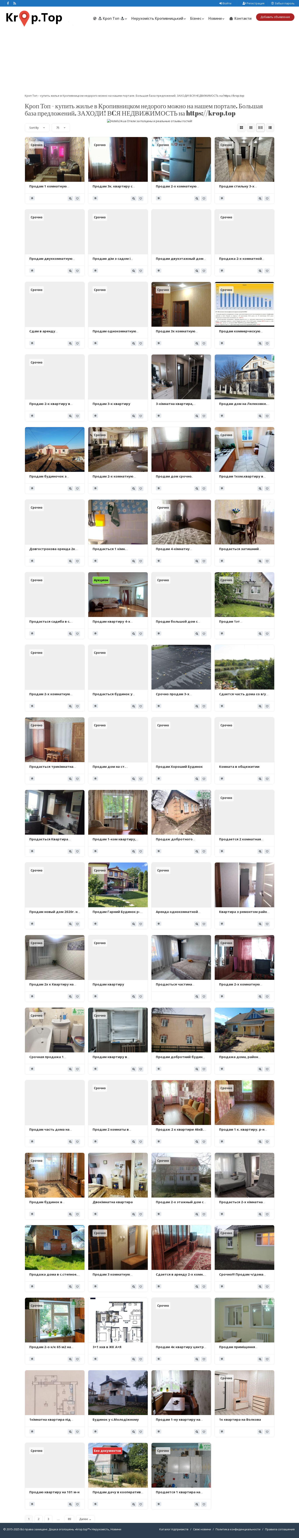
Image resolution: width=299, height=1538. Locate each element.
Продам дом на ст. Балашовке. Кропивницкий (116, 768)
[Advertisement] (149, 61)
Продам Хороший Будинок (179, 766)
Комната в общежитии (239, 766)
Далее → (85, 1519)
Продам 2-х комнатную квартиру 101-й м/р (49, 696)
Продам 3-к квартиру (111, 403)
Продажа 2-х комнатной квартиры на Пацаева (240, 260)
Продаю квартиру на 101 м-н (54, 1492)
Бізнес (195, 18)
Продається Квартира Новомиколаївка (48, 841)
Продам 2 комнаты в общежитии (111, 1131)
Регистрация (255, 3)
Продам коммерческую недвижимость (239, 333)
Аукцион (101, 580)
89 (69, 1519)
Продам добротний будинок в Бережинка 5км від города (181, 1059)
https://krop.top (233, 96)
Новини (215, 18)
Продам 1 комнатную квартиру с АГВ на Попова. (52, 188)
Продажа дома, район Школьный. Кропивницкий (242, 1059)
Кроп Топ (111, 18)
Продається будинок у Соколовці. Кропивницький (116, 696)
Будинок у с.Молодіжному (116, 1419)
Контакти (243, 18)
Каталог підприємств (173, 1529)
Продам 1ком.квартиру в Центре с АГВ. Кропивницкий (244, 478)
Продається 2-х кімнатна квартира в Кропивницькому (244, 1204)
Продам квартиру (108, 984)
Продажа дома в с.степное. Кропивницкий (53, 1276)
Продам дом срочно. (174, 476)
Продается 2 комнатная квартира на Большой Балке (243, 841)
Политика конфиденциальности (238, 1529)
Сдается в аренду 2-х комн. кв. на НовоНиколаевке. (180, 1276)
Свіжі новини (202, 1529)
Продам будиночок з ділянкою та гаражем (48, 478)
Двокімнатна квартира (113, 1202)
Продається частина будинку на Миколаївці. (176, 986)
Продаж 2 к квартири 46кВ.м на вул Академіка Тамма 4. (181, 1131)
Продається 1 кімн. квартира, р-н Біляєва (111, 551)
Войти (226, 3)
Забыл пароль (284, 3)
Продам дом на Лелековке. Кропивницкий (243, 405)
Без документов (107, 1451)
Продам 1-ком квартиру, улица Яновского (114, 841)
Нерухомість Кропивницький (157, 18)
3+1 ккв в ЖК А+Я (107, 1347)
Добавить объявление (275, 17)
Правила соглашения (280, 1529)
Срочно (36, 145)
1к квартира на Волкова (240, 1419)
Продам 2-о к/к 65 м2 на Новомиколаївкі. (50, 1349)
